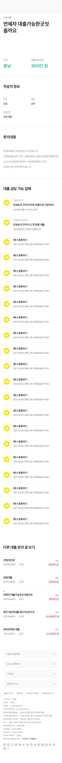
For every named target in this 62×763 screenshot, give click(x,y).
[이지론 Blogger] (4, 744)
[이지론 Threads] (50, 744)
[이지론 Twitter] (23, 744)
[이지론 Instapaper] (42, 744)
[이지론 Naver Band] (35, 744)
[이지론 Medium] (12, 744)
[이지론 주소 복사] (8, 748)
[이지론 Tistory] (39, 744)
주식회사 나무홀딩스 (29, 739)
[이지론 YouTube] (4, 748)
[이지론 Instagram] (8, 744)
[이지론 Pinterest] (20, 744)
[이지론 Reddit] (16, 744)
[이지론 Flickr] (46, 744)
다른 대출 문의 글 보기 (19, 547)
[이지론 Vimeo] (54, 744)
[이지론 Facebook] (31, 744)
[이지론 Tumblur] (27, 744)
